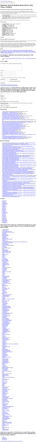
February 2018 (4, 218)
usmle (28, 50)
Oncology (11, 51)
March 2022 (4, 208)
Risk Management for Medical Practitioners (9, 129)
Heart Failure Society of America (7, 351)
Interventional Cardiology (6, 322)
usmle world (4, 284)
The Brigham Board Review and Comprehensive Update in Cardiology (13, 117)
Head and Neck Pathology (6, 247)
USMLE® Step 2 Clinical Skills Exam (8, 377)
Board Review (4, 332)
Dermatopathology (5, 391)
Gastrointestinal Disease (6, 334)
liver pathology (4, 269)
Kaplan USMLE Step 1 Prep (6, 231)
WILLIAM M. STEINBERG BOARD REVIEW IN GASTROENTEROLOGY (14, 241)
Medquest (3, 385)
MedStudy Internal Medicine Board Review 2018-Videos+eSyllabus (12, 150)
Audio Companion (5, 369)
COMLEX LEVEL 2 (5, 244)
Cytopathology (4, 317)
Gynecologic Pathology (6, 410)
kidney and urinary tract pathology (7, 398)
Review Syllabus (7, 51)
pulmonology (4, 255)
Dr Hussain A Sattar (5, 360)
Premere (3, 257)
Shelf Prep (4, 305)
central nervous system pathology (7, 242)
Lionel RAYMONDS (5, 296)
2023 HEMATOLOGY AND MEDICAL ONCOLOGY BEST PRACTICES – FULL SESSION (17, 134)
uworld (3, 272)
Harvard (3, 297)
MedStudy (15, 50)
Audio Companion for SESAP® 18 (7, 194)
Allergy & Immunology (16, 51)
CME (3, 248)
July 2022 (3, 207)
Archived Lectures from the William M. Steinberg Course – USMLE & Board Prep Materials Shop (17, 144)
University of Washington (6, 315)
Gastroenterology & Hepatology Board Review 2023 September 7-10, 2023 (16, 143)
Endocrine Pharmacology (6, 281)
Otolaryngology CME (5, 264)
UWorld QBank (4, 390)
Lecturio (3, 275)
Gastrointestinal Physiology (6, 331)
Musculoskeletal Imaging (6, 418)
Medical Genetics (5, 349)
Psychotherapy (4, 236)
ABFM (3, 376)
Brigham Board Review (6, 323)
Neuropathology (4, 354)
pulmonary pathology (5, 417)
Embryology (4, 356)
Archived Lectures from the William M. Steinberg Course (11, 196)
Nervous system (4, 230)
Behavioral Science (5, 366)
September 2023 (4, 204)
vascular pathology (5, 403)
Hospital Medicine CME (6, 337)
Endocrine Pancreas (5, 250)
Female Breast (4, 312)
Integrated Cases (4, 308)
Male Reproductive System (6, 306)
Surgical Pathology (5, 303)
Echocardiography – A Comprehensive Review (9, 112)
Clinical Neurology (5, 240)
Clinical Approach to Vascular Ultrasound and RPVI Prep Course (12, 111)
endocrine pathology (5, 358)
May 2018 (3, 217)
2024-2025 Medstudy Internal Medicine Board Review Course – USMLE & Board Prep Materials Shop (18, 149)
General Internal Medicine (25, 51)
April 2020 (4, 211)
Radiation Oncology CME (6, 350)
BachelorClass (4, 383)
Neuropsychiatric (5, 412)
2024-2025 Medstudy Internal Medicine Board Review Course (11, 132)
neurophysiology (4, 292)
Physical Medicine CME (6, 313)
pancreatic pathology (5, 280)
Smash (3, 299)
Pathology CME (4, 289)
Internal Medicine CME (21, 50)
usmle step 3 (4, 327)
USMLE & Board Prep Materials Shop (6, 1)
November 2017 (4, 220)
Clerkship (3, 270)
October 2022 (4, 206)
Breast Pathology (5, 404)
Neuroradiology (4, 316)
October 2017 (4, 221)
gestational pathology (5, 309)
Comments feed (4, 438)
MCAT (3, 402)
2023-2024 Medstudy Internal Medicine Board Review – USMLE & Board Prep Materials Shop (17, 165)
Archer (3, 357)
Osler (3, 372)
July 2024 (3, 201)
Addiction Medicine (5, 393)
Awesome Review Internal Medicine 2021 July (9, 154)
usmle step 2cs (4, 302)
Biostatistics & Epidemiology (6, 271)
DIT (3, 426)
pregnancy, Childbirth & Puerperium (8, 245)
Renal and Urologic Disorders (7, 279)
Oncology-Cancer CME (6, 414)
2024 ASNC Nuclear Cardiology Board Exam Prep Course (11, 113)
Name (1, 72)
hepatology (4, 392)
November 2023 (4, 203)
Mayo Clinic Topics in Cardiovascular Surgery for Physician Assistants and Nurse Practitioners (16, 121)
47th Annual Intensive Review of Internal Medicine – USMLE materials (13, 148)
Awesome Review (5, 381)
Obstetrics (3, 348)
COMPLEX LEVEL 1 (5, 330)
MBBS (3, 293)
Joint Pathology (4, 419)
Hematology (2, 51)
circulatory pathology (5, 229)
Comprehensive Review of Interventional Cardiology (10, 116)
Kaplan (3, 333)
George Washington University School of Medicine (10, 343)
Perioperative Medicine (6, 339)
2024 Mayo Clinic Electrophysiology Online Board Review (11, 125)
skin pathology (4, 278)
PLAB (3, 420)
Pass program (4, 345)
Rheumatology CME (5, 375)
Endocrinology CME (5, 263)
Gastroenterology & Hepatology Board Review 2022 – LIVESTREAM (13, 137)
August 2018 (4, 216)
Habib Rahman (4, 399)
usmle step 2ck (4, 314)
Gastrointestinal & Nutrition (6, 283)
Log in (3, 436)
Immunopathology (5, 329)
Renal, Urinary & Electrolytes (7, 371)
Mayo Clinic (4, 246)
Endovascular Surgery (5, 396)
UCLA (3, 274)
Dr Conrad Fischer (5, 321)
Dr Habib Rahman (5, 355)
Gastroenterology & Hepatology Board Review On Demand (11, 138)
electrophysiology (5, 243)
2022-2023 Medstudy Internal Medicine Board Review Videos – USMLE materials (15, 160)
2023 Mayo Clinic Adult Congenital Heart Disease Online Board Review (13, 126)
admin (4, 50)
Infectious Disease (32, 51)
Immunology (4, 237)
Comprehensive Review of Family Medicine (9, 130)
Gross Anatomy (4, 379)
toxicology (4, 341)
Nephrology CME (5, 374)
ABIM (26, 50)
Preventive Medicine (5, 324)
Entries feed (4, 437)
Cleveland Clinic (4, 311)
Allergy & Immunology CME (6, 373)
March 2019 (4, 215)
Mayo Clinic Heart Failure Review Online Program (10, 123)
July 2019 (3, 213)
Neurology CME (4, 387)
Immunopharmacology (5, 310)
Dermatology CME (5, 238)
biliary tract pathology (5, 319)
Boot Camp (4, 394)
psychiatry (30, 50)
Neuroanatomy (4, 304)
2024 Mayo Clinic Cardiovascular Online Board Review (11, 127)
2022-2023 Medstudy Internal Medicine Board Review (10, 133)
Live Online (4, 395)
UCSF (3, 286)
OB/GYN (3, 344)
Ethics (3, 409)
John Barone (4, 233)
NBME (3, 423)
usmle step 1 (4, 290)
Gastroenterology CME (5, 288)
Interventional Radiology (6, 389)
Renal (3, 256)
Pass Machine (4, 277)
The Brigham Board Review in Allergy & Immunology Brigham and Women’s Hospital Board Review (18, 168)
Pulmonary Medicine (5, 235)
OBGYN (3, 266)
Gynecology (4, 335)
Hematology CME (5, 325)
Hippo (3, 384)
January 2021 (4, 209)
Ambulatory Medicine (5, 429)
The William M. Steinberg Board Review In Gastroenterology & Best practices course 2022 (16, 182)
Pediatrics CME (4, 301)
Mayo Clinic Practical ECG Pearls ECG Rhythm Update (11, 118)
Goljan (3, 428)
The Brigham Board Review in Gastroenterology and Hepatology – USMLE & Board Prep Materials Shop (18, 181)
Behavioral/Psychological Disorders (7, 367)
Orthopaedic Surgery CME (6, 252)
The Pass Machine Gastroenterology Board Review (10, 189)
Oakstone (3, 265)
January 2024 (4, 202)
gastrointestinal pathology (6, 346)
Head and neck (4, 291)
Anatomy (3, 336)
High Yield (4, 273)
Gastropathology (4, 180)
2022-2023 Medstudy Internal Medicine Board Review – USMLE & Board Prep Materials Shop (17, 162)
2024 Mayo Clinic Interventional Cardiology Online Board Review (12, 124)
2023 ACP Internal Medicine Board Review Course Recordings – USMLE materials (15, 169)
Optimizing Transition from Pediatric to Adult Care (10, 131)
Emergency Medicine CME (6, 251)
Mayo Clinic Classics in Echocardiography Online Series (11, 122)
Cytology (3, 411)
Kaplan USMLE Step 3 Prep (6, 422)
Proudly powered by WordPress (17, 441)
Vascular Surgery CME (5, 401)
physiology (4, 353)
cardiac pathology (5, 262)
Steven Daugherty (5, 259)
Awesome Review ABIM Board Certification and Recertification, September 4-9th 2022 (18, 148)
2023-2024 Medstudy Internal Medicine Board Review (10, 157)
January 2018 (4, 219)
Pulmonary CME (5, 338)
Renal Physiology (5, 368)
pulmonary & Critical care (6, 407)
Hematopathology (5, 249)
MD (3, 380)
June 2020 (3, 210)
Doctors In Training (5, 260)
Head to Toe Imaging (5, 318)
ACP (3, 253)
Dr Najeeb (4, 365)
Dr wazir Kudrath (5, 359)
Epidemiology (4, 421)
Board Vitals (4, 287)
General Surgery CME (5, 300)
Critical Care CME (5, 413)
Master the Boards (5, 285)
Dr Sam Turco (4, 258)
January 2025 (4, 200)
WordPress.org (4, 439)
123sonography (4, 370)
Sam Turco (4, 382)
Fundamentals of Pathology (6, 307)
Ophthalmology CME (5, 427)
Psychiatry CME (4, 326)
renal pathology (4, 268)
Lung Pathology (4, 282)
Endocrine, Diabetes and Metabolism (8, 406)
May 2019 (3, 214)
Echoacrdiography (5, 234)
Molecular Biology (5, 361)
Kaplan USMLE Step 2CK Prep (7, 239)
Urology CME (4, 388)
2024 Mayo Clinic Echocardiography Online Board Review (11, 128)
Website (1, 75)
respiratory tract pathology (6, 267)
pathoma (3, 415)
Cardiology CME (5, 400)
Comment (2, 70)
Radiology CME (4, 363)
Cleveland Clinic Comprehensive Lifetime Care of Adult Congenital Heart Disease (14, 115)
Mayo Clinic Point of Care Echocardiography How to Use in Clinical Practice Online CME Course (17, 119)
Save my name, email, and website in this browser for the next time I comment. (13, 77)
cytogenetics (4, 405)
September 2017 (4, 222)
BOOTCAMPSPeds (5, 261)
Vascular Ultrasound (5, 416)
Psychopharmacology (5, 424)
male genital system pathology (7, 294)
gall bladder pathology (5, 295)
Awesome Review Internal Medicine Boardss (9, 152)
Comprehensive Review (6, 328)
